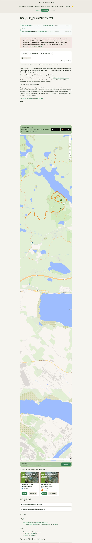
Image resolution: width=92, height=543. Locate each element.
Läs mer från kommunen (35, 46)
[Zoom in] (70, 136)
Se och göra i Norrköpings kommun (32, 532)
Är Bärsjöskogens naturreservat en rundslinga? (32, 504)
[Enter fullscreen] (70, 145)
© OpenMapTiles (55, 459)
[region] (46, 298)
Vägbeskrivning (46, 53)
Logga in (38, 10)
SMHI (68, 25)
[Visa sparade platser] (70, 156)
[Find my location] (70, 148)
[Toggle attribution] (70, 459)
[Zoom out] (70, 139)
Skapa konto (45, 10)
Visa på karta (35, 53)
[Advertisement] (46, 114)
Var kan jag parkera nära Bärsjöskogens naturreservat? (34, 509)
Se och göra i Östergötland (30, 533)
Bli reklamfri (66, 464)
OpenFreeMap (49, 459)
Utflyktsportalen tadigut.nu (46, 2)
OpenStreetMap (66, 459)
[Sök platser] (70, 153)
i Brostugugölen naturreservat (61, 78)
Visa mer (24, 28)
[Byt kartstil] (70, 159)
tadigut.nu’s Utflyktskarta (29, 535)
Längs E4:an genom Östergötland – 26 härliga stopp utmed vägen (40, 524)
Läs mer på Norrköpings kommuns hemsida (31, 98)
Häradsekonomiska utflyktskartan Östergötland (35, 522)
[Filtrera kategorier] (70, 151)
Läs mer (24, 493)
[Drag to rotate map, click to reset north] (70, 141)
